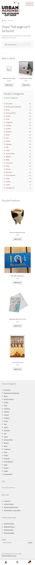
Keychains (9, 144)
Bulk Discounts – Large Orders (12, 510)
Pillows (8, 169)
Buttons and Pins (11, 113)
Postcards (9, 172)
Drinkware (9, 131)
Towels (8, 185)
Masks (7, 160)
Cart (27, 561)
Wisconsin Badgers (9, 533)
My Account (6, 562)
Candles (8, 116)
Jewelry (8, 141)
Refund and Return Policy (11, 507)
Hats (7, 138)
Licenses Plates (10, 153)
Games (8, 135)
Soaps (7, 178)
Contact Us (7, 501)
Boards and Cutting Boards (13, 107)
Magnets (8, 156)
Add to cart (9, 85)
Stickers (8, 181)
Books (8, 110)
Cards (7, 119)
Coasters (8, 128)
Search (4, 539)
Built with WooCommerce (9, 556)
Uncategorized (10, 188)
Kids (7, 147)
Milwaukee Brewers (9, 527)
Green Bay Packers (9, 523)
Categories (9, 122)
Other (7, 166)
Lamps (8, 150)
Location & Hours (9, 504)
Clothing (8, 125)
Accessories (9, 103)
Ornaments (9, 163)
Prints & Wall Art (10, 175)
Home (5, 20)
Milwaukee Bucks (8, 530)
